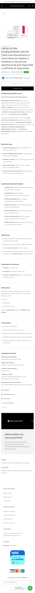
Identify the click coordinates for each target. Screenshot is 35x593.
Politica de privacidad (9, 511)
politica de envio (7, 519)
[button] (2, 6)
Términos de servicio (9, 523)
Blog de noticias (7, 497)
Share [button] (4, 407)
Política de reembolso (9, 515)
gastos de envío (6, 74)
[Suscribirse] (30, 582)
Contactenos (6, 500)
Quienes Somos (7, 493)
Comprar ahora (17, 88)
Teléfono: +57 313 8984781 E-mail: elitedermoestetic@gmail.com (12, 534)
